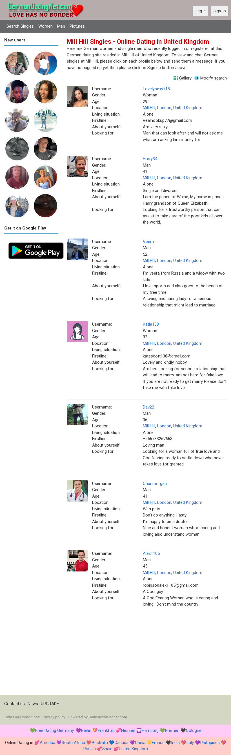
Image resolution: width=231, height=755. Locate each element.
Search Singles (20, 26)
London (164, 107)
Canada (121, 742)
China (140, 742)
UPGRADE (50, 703)
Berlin (86, 730)
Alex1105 (151, 553)
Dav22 (148, 407)
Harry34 (150, 158)
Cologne (193, 730)
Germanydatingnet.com (107, 717)
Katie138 (151, 324)
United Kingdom (187, 107)
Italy (190, 742)
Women (45, 26)
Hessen (128, 730)
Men (61, 26)
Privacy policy (54, 717)
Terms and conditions (22, 717)
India (175, 742)
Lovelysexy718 (156, 88)
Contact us (14, 703)
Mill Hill (149, 107)
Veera (148, 241)
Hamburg (150, 730)
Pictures (77, 26)
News (33, 703)
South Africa (73, 742)
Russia (89, 748)
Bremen (172, 730)
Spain (107, 748)
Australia (100, 742)
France (158, 742)
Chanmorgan (155, 483)
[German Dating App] (36, 241)
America (47, 742)
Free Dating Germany (54, 730)
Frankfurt (106, 730)
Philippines (210, 742)
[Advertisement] (31, 347)
